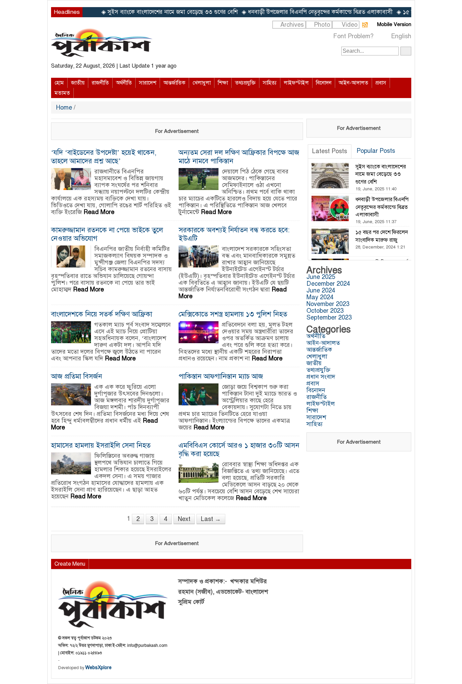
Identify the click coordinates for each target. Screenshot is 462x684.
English (401, 36)
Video (349, 24)
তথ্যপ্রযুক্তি (245, 82)
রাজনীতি (100, 82)
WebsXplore (98, 667)
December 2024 (328, 283)
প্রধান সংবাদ (320, 376)
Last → (211, 519)
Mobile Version (394, 24)
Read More (99, 212)
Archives (292, 24)
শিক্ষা (223, 82)
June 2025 (320, 277)
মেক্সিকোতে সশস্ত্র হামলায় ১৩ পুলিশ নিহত (233, 314)
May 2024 (319, 297)
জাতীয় (78, 82)
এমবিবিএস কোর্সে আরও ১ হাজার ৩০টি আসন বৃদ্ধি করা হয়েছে (239, 449)
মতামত (62, 93)
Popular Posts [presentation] (375, 151)
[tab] (329, 151)
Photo (322, 24)
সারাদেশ (147, 82)
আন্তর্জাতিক (174, 82)
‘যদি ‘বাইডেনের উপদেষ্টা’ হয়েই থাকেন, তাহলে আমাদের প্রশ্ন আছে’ (104, 156)
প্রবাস (380, 82)
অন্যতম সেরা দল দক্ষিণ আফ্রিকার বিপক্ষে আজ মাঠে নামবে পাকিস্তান (239, 156)
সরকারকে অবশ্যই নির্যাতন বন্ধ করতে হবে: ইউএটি (234, 234)
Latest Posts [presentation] (329, 151)
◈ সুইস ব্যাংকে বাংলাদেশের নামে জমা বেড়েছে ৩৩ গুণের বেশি (151, 12)
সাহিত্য (270, 82)
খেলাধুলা (201, 82)
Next (184, 519)
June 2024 (320, 290)
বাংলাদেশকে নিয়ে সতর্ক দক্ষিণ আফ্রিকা (101, 314)
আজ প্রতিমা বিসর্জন (76, 376)
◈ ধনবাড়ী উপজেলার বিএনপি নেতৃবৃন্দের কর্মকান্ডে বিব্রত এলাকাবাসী (298, 12)
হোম (59, 82)
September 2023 (329, 317)
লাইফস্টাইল (296, 82)
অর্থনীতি (124, 82)
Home (65, 107)
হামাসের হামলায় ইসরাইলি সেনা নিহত (101, 445)
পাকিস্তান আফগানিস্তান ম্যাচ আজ (221, 376)
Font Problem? (353, 36)
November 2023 (327, 304)
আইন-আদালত (353, 82)
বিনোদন (323, 82)
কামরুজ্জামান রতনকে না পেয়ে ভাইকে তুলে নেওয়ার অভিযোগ (107, 234)
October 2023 (325, 310)
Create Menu (69, 564)
